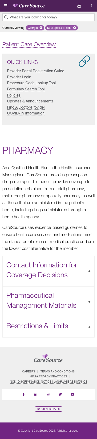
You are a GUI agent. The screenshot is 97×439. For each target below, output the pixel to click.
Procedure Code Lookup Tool (31, 82)
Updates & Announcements (30, 101)
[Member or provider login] (91, 6)
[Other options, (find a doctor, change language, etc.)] (79, 6)
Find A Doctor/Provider (26, 107)
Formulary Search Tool (26, 89)
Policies (13, 95)
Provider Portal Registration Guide (35, 70)
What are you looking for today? (33, 17)
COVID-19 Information (25, 113)
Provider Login (19, 77)
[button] (35, 27)
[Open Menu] (5, 5)
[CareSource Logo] (29, 4)
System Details (48, 409)
